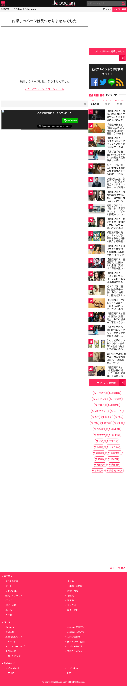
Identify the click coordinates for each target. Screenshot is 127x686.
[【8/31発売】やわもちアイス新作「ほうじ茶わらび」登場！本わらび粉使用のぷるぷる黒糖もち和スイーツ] (96, 304)
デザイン (113, 440)
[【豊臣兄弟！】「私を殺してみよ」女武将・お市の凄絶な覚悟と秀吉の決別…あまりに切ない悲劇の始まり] (96, 277)
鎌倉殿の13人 (115, 470)
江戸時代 (101, 393)
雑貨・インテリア (14, 595)
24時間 (95, 103)
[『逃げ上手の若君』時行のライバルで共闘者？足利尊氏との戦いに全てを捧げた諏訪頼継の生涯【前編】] (96, 155)
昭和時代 (101, 464)
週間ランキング (74, 651)
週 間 (107, 103)
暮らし (8, 609)
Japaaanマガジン (75, 627)
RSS (120, 82)
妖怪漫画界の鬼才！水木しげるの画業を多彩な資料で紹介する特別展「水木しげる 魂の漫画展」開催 (116, 240)
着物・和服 (72, 590)
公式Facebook (94, 82)
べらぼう (101, 428)
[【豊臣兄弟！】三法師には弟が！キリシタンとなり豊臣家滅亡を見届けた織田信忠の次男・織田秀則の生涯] (96, 142)
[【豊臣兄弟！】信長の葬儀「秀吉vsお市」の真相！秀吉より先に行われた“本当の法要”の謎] (96, 196)
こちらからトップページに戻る (44, 89)
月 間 (120, 103)
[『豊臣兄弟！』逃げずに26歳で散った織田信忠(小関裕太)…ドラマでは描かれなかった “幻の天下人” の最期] (96, 250)
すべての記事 (11, 580)
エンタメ (71, 605)
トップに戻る (118, 568)
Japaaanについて (75, 631)
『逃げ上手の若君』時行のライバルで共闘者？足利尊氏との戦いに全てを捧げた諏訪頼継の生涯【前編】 (116, 159)
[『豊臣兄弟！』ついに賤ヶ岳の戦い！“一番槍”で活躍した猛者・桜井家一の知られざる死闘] (96, 371)
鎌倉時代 (114, 458)
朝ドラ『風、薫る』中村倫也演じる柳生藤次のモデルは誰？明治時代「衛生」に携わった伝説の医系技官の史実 (116, 173)
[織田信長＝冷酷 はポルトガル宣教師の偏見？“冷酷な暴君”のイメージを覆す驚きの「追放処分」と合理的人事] (96, 357)
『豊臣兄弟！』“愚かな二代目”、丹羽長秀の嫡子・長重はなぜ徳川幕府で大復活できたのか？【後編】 (116, 132)
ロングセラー (101, 410)
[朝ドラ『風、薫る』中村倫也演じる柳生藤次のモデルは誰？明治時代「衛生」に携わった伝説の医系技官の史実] (96, 169)
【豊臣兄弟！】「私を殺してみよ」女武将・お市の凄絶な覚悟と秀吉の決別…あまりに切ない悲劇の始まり (116, 281)
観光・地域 (10, 605)
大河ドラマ (101, 398)
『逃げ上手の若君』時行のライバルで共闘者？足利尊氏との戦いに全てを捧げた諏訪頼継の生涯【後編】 (116, 334)
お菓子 (108, 416)
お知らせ (9, 631)
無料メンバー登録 (76, 641)
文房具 (100, 446)
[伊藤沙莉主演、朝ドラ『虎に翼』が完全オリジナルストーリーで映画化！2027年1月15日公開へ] (96, 182)
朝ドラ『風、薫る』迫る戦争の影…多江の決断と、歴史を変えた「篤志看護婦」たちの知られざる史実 (116, 295)
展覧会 (101, 458)
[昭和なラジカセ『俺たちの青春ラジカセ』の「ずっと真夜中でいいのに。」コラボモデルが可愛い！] (96, 209)
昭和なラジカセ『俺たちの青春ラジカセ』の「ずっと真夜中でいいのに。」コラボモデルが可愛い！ (116, 213)
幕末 (120, 416)
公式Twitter (103, 82)
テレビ (120, 422)
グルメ (8, 600)
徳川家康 (115, 434)
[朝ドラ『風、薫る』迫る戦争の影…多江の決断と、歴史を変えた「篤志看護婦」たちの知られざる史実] (96, 290)
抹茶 (101, 440)
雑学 (97, 416)
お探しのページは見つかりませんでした (44, 21)
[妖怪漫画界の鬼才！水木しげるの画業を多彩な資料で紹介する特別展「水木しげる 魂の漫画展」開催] (96, 236)
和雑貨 (70, 595)
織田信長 (115, 428)
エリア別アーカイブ (15, 646)
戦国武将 (114, 404)
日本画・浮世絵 (74, 585)
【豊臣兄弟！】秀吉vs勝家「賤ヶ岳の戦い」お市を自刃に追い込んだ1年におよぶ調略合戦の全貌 (116, 118)
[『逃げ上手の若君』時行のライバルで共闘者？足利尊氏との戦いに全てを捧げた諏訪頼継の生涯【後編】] (96, 330)
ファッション (11, 590)
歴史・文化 (72, 609)
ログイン (107, 9)
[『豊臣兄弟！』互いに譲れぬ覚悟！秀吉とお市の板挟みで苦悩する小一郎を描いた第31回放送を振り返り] (96, 317)
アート (8, 585)
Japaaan (63, 3)
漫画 (96, 422)
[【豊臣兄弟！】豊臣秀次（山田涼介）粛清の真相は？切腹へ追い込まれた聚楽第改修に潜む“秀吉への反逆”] (96, 263)
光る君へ (115, 464)
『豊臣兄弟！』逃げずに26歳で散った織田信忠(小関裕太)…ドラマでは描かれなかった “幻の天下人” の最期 (116, 254)
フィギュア (114, 446)
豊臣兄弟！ (115, 452)
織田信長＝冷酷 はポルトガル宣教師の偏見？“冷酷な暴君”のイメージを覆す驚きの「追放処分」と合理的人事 (116, 362)
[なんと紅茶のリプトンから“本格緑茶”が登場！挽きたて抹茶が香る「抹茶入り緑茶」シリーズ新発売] (96, 344)
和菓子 (70, 600)
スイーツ (118, 410)
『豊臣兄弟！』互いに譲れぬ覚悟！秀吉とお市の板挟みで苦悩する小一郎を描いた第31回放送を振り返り (116, 321)
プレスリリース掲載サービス (110, 51)
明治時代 (101, 434)
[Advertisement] (26, 50)
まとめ (70, 580)
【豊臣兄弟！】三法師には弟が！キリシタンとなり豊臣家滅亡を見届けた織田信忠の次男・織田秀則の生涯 (116, 146)
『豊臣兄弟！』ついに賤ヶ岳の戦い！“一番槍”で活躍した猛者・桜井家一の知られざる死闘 (116, 375)
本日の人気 (10, 651)
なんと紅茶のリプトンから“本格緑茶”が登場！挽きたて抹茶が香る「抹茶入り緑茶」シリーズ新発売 (116, 348)
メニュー (3, 3)
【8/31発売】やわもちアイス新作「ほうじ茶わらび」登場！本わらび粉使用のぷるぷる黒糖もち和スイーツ (116, 308)
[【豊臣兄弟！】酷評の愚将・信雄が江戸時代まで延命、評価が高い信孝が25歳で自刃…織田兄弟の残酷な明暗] (96, 223)
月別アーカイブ (74, 646)
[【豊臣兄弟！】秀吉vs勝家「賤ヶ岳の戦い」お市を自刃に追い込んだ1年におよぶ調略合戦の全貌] (96, 115)
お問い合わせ (73, 636)
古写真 (8, 614)
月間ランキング (13, 656)
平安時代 (117, 398)
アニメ (101, 404)
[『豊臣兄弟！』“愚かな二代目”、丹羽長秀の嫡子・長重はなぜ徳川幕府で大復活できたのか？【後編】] (96, 128)
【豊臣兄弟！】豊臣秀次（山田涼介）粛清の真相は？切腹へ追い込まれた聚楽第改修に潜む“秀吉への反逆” (116, 268)
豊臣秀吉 (100, 452)
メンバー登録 (119, 9)
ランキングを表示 (106, 382)
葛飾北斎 (99, 470)
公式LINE (111, 82)
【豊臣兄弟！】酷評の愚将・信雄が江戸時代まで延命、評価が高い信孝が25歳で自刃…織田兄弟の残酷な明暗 (116, 227)
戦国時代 (115, 393)
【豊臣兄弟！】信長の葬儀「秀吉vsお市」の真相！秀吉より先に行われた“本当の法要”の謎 (116, 199)
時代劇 (107, 422)
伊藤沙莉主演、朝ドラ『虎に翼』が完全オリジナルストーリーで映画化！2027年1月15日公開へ (116, 186)
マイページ (10, 641)
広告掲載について (14, 636)
